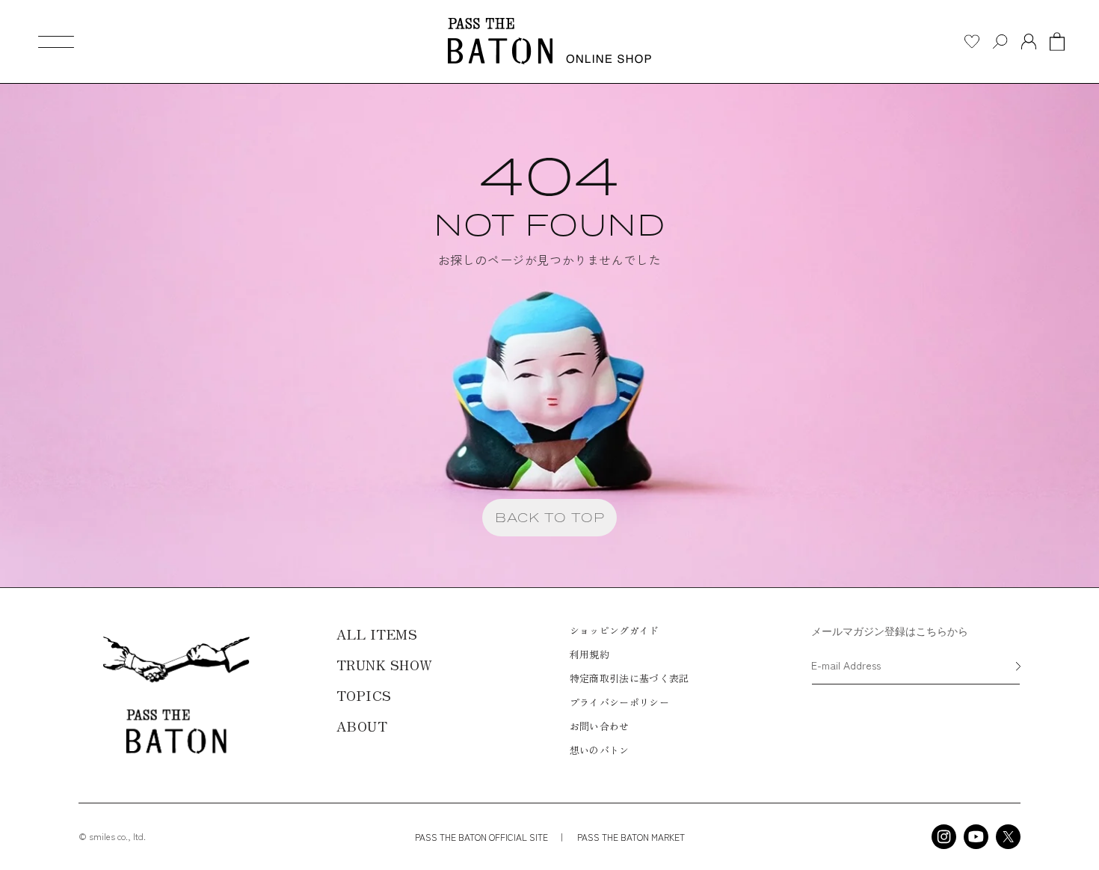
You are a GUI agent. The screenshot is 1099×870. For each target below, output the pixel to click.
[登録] (1018, 667)
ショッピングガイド (614, 630)
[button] (56, 42)
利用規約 (589, 654)
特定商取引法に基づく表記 (629, 678)
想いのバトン (599, 750)
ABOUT (362, 725)
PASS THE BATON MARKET (630, 836)
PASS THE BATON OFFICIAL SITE (481, 836)
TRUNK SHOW (384, 664)
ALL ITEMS (377, 633)
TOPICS (364, 695)
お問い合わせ (599, 726)
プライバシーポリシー (619, 702)
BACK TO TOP (550, 517)
